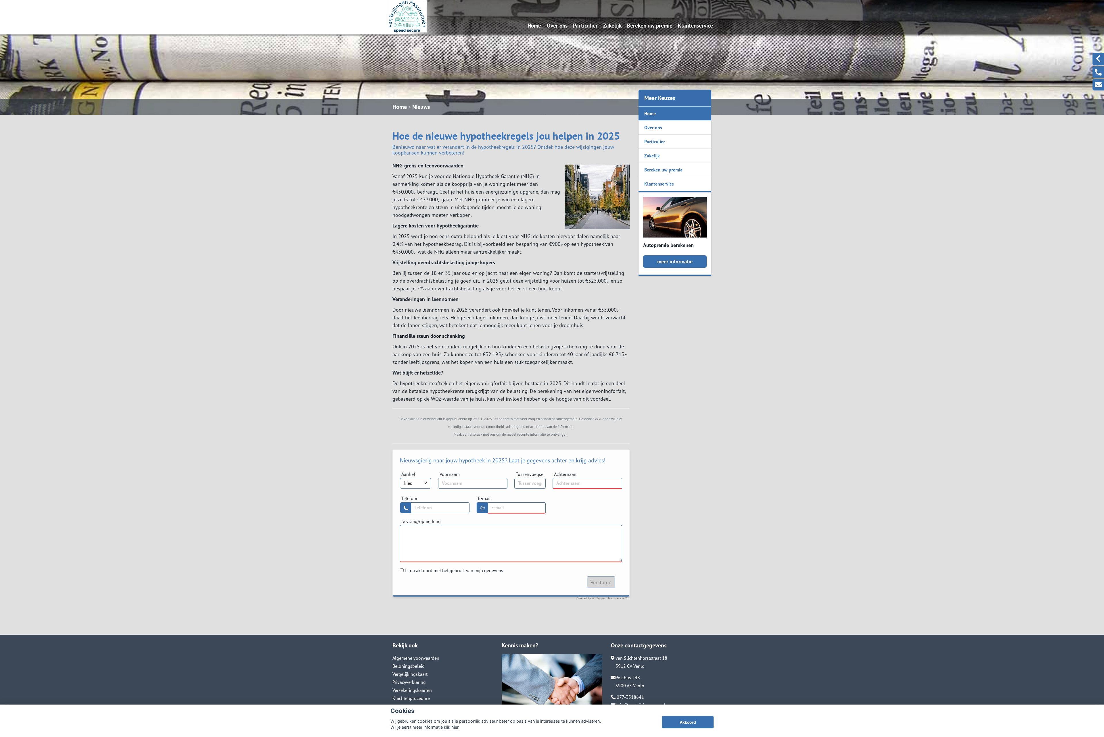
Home (534, 25)
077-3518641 (630, 697)
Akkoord (688, 722)
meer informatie (675, 261)
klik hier (451, 727)
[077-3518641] (1098, 72)
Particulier (585, 25)
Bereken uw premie (649, 25)
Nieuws (421, 107)
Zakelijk (612, 25)
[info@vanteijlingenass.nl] (1098, 84)
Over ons (557, 25)
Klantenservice (695, 25)
